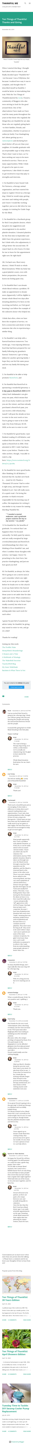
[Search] (25, 3)
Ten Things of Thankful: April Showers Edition (15, 1353)
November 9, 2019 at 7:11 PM (18, 994)
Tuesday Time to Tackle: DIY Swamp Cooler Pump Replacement (15, 1408)
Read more (27, 1320)
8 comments (12, 1374)
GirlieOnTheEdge (13, 992)
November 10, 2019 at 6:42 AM (18, 1021)
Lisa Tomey (11, 774)
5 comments (12, 1320)
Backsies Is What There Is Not (13, 670)
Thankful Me (10, 3)
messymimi (11, 960)
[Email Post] (3, 697)
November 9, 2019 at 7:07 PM (18, 962)
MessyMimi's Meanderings (12, 651)
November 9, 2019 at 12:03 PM (18, 802)
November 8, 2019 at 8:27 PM (21, 711)
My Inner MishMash (10, 667)
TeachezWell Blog (9, 664)
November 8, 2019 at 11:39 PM (18, 776)
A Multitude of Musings (11, 657)
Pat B (9, 711)
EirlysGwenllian (12, 1098)
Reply (10, 770)
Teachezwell (11, 800)
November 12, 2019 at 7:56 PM (18, 1155)
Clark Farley (11, 1019)
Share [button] (26, 697)
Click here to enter (16, 687)
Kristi (14, 737)
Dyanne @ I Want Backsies (16, 1153)
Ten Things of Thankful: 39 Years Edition (15, 1299)
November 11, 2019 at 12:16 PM (19, 1100)
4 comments (12, 1431)
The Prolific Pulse (9, 647)
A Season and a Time (10, 654)
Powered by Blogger (17, 1442)
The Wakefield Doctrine (11, 660)
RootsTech (13, 378)
